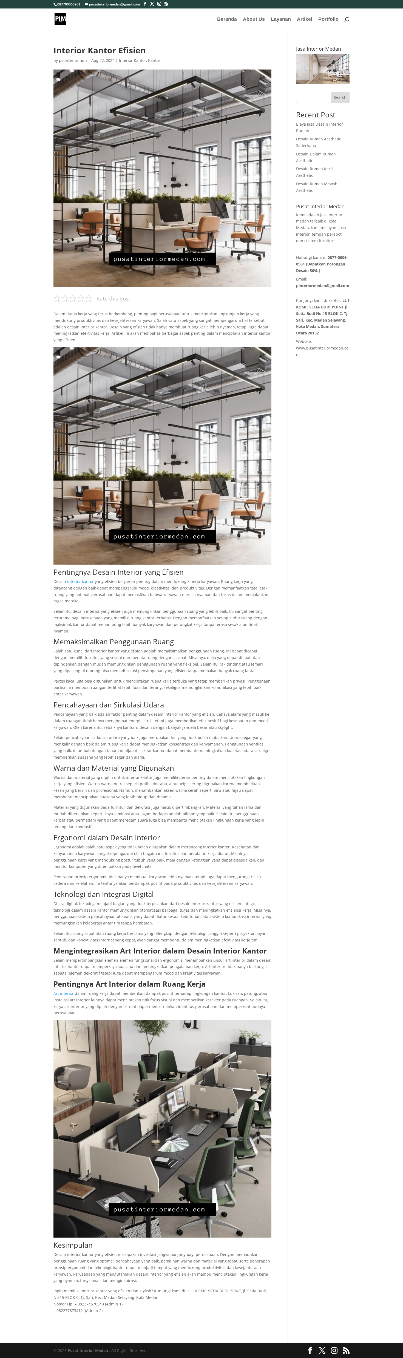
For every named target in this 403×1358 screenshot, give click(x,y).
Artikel (304, 19)
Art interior (63, 993)
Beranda (227, 19)
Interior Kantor (132, 60)
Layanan (281, 19)
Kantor (154, 60)
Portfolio (328, 19)
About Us (254, 19)
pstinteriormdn (73, 60)
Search (340, 97)
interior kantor (80, 581)
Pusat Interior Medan (88, 1350)
